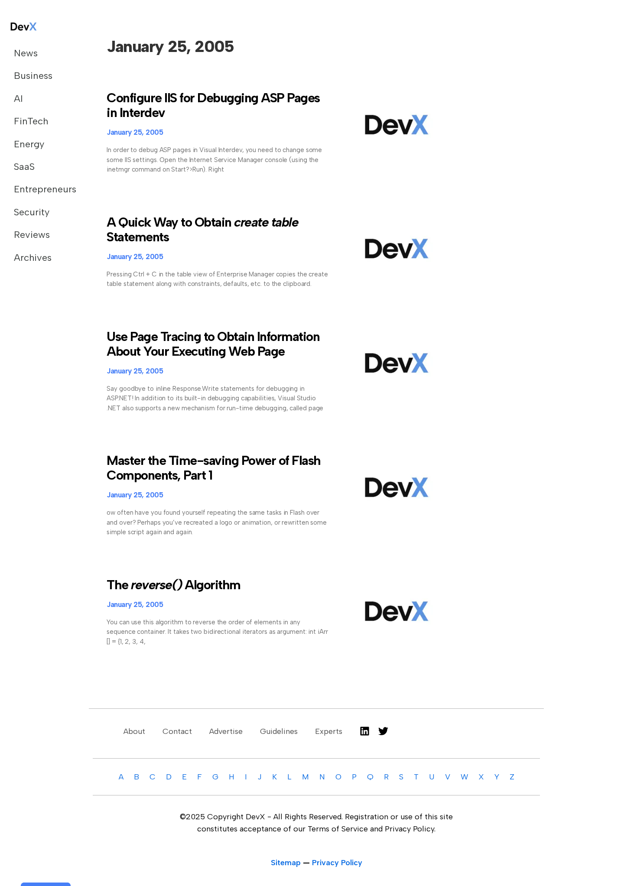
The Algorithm (173, 585)
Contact (177, 731)
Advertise (226, 731)
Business (33, 75)
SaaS (24, 166)
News (26, 53)
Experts (328, 731)
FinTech (31, 121)
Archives (33, 257)
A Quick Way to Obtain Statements (202, 229)
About (134, 731)
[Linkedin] (365, 731)
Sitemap (286, 862)
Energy (29, 144)
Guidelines (279, 731)
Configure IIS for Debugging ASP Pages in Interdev (213, 105)
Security (31, 212)
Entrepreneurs (41, 189)
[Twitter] (383, 731)
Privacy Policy (337, 862)
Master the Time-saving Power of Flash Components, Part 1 (214, 467)
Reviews (32, 234)
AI (18, 98)
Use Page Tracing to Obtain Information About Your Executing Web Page (213, 343)
